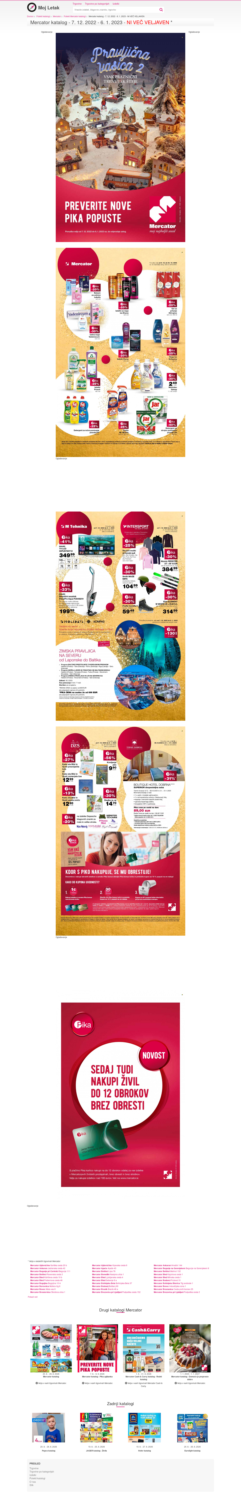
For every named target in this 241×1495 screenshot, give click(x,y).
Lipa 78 (103, 1271)
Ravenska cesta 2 (46, 1274)
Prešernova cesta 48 (46, 1280)
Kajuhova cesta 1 (168, 1274)
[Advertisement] (39, 82)
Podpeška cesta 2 (177, 1292)
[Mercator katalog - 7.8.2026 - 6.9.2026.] (97, 1348)
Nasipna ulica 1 (108, 1274)
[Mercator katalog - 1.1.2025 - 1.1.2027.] (190, 1348)
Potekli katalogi (37, 1478)
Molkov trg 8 (45, 1286)
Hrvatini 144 (168, 1265)
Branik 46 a (105, 1289)
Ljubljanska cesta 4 (107, 1277)
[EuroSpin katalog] (192, 1427)
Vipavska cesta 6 (109, 1265)
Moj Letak (49, 7)
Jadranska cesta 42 (47, 1268)
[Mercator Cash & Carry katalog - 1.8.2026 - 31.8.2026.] (143, 1348)
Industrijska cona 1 (170, 1286)
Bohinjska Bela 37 (112, 1283)
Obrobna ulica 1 (47, 1292)
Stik (31, 1485)
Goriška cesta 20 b (48, 1265)
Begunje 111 (50, 1271)
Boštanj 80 (105, 1286)
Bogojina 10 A (45, 1283)
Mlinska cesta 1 (167, 1277)
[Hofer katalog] (144, 1427)
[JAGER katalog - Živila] (96, 1427)
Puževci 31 (167, 1280)
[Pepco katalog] (48, 1427)
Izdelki (116, 3)
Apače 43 (104, 1268)
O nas (33, 1481)
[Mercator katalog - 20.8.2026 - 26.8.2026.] (51, 1348)
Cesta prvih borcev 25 (173, 1289)
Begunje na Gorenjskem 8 (181, 1268)
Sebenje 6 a (104, 1280)
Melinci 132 (167, 1271)
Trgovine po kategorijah (97, 3)
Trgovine (77, 3)
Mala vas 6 (43, 1289)
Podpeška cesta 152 (116, 1292)
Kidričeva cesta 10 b (46, 1277)
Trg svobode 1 (173, 1283)
